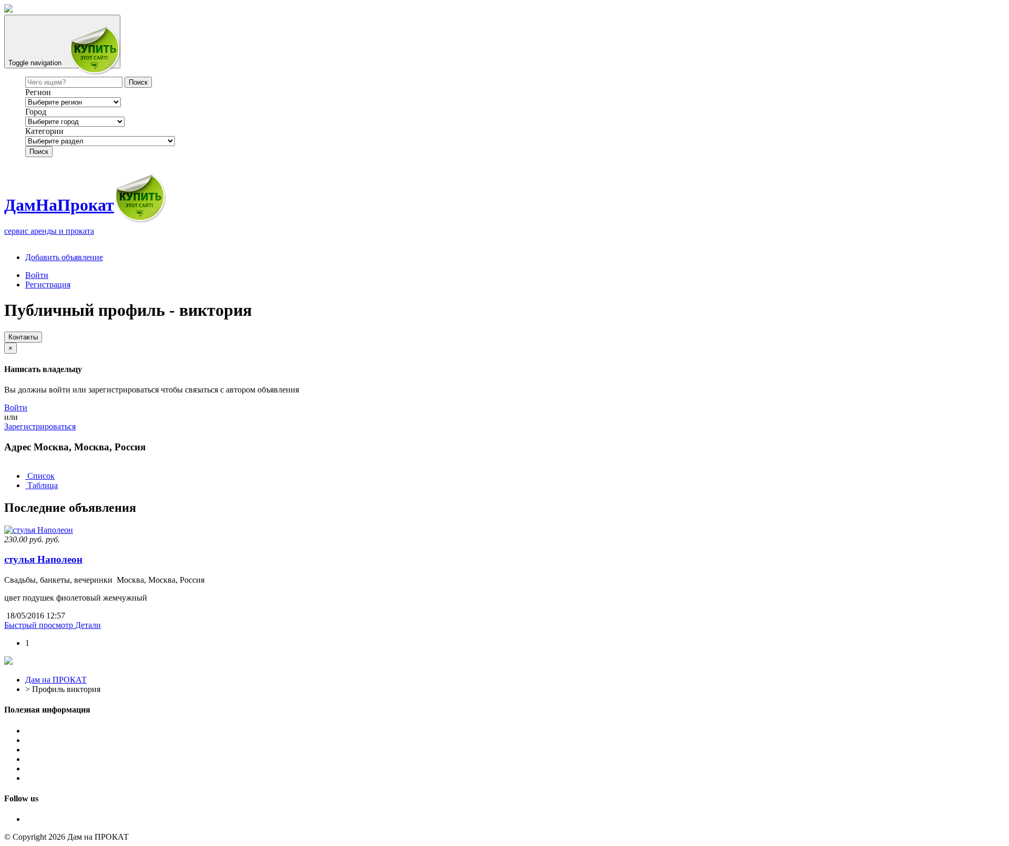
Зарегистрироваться (40, 426)
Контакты (23, 337)
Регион (38, 92)
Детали (88, 625)
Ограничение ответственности (80, 749)
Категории (44, 131)
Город (35, 111)
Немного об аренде (59, 768)
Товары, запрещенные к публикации (91, 759)
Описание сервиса (58, 730)
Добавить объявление (64, 257)
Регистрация (47, 284)
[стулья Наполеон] (38, 529)
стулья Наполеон (43, 559)
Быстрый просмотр (39, 625)
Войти (36, 275)
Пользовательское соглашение (79, 740)
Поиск (38, 152)
